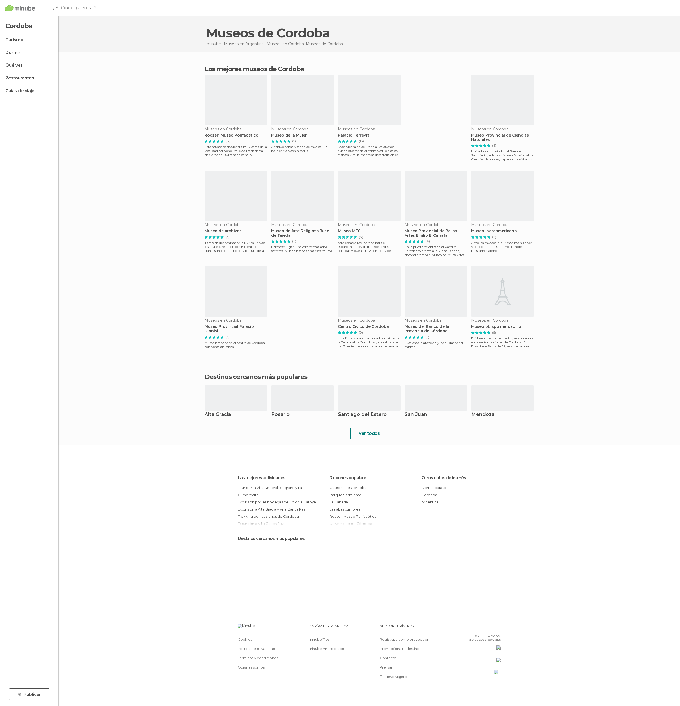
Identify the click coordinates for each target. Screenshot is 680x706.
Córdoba (429, 495)
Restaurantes (19, 77)
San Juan (416, 414)
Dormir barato (434, 488)
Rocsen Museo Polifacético (231, 135)
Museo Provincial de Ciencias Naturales (500, 137)
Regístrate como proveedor (404, 639)
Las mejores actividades (261, 477)
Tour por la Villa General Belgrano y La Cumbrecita (270, 491)
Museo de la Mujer (289, 135)
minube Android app (326, 649)
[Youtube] (497, 628)
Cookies (245, 639)
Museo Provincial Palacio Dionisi (229, 328)
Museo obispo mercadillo (496, 326)
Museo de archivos (223, 231)
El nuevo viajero (393, 676)
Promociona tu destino (399, 649)
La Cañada (339, 502)
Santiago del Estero (362, 414)
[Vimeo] (488, 628)
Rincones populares (349, 477)
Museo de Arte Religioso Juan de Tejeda (300, 233)
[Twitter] (479, 628)
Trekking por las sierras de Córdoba (268, 516)
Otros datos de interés (444, 477)
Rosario (280, 414)
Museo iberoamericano (494, 231)
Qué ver (14, 65)
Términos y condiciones (258, 658)
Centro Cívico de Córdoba (363, 326)
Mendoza (483, 414)
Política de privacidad (256, 649)
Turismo (14, 39)
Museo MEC (349, 231)
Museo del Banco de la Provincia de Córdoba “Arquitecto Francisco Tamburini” (427, 328)
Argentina (430, 502)
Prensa (386, 667)
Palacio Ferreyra (354, 135)
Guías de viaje (20, 90)
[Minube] (20, 8)
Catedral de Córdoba (348, 488)
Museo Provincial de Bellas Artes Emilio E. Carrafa (431, 233)
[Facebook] (470, 628)
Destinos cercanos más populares (256, 377)
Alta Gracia (218, 414)
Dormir (12, 52)
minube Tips (319, 639)
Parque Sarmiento (346, 495)
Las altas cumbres (345, 509)
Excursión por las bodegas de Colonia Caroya (277, 502)
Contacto (388, 658)
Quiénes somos (251, 667)
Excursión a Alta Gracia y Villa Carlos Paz (271, 509)
